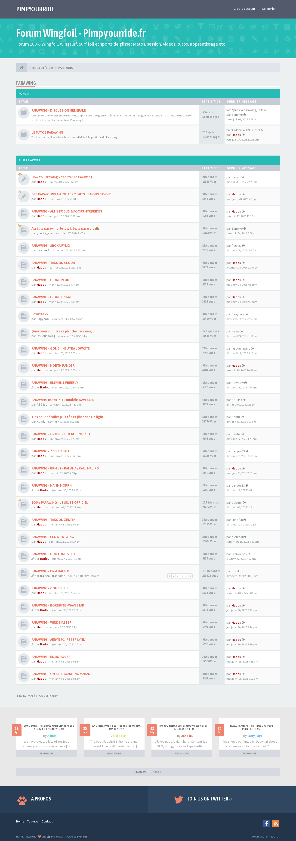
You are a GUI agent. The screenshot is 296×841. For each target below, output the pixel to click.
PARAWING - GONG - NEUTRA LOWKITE (60, 348)
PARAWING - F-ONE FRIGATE (52, 297)
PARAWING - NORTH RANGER (53, 365)
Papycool (43, 319)
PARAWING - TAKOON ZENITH (53, 519)
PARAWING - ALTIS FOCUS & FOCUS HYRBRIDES (66, 211)
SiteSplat (119, 736)
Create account (244, 8)
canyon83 (238, 451)
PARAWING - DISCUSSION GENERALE (58, 110)
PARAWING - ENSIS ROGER (51, 656)
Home (20, 821)
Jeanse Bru (44, 250)
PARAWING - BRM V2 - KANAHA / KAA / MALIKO (65, 468)
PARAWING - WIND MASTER (51, 622)
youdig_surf (45, 233)
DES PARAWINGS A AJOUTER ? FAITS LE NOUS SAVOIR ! (71, 194)
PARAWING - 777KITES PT (50, 451)
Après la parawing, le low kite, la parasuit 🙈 (65, 228)
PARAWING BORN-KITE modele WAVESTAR (62, 399)
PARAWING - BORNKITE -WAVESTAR (57, 605)
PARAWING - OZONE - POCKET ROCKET (60, 434)
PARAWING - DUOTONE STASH (54, 554)
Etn (234, 571)
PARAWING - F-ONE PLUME (51, 280)
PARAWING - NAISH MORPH (51, 485)
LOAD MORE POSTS (148, 772)
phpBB (83, 836)
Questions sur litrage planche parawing (61, 331)
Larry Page (254, 736)
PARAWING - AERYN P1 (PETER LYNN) (58, 639)
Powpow (238, 383)
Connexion (269, 8)
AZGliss (42, 404)
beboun (237, 502)
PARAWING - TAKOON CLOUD (53, 262)
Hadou (236, 135)
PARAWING (26, 83)
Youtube (33, 821)
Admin (52, 736)
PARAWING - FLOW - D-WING (52, 537)
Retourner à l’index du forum (38, 696)
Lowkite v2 (39, 314)
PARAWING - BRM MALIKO (50, 571)
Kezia (235, 331)
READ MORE (46, 753)
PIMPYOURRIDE (35, 9)
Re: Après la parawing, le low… (247, 110)
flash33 (237, 246)
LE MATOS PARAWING (47, 132)
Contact (47, 821)
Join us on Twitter (210, 799)
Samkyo (237, 115)
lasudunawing (46, 336)
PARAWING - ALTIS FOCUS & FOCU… (250, 130)
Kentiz (41, 421)
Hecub (236, 177)
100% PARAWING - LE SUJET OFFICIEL (59, 502)
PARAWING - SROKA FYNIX (50, 245)
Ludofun (237, 520)
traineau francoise (52, 576)
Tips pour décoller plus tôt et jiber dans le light (67, 417)
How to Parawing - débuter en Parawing (61, 177)
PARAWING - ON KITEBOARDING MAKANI (61, 674)
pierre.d (237, 537)
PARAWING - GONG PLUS (49, 588)
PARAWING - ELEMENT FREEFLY (54, 382)
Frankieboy (239, 554)
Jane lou (187, 736)
